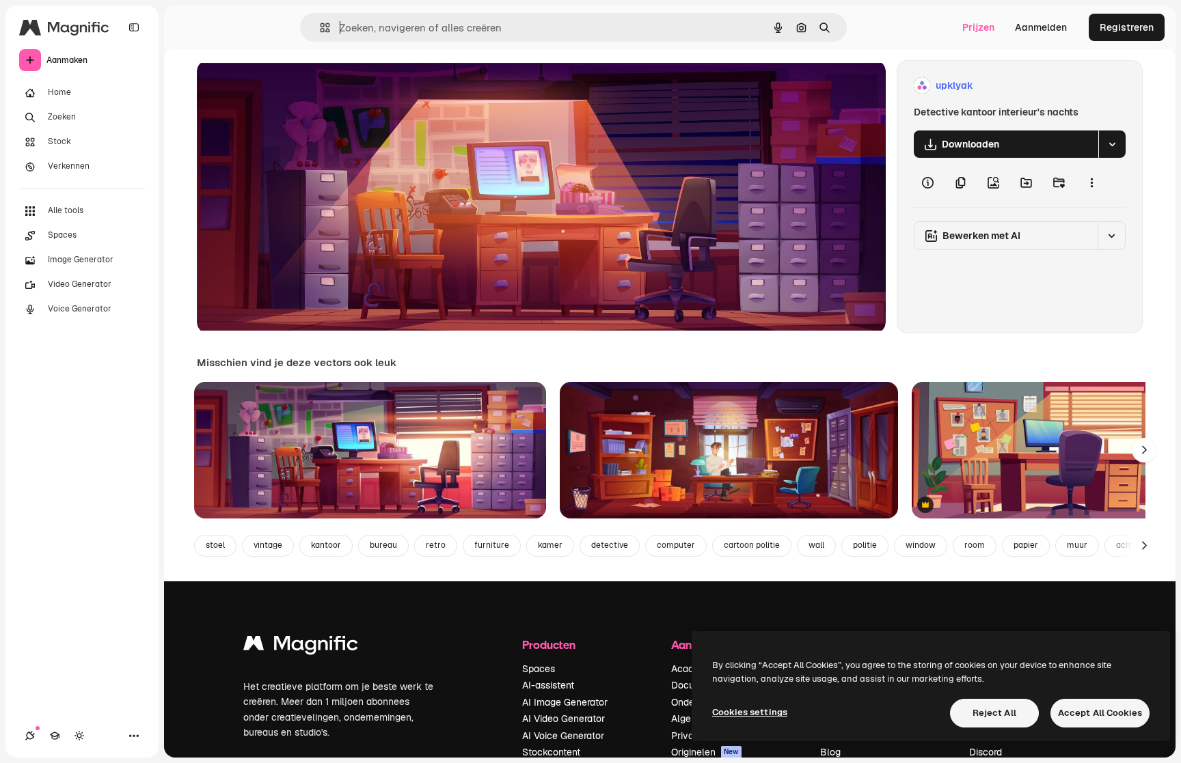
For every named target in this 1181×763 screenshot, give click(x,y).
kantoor (326, 545)
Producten (548, 644)
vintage (268, 545)
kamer (550, 545)
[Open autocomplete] (319, 28)
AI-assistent (548, 685)
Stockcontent (551, 752)
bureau (383, 545)
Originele (286, 85)
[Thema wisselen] (79, 736)
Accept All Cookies (1100, 713)
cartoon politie (752, 545)
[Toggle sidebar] (134, 27)
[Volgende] (1144, 450)
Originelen (705, 752)
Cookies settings (749, 712)
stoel (215, 545)
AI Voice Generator (563, 736)
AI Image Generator (565, 702)
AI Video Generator (563, 718)
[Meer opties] (1091, 182)
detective (609, 545)
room (974, 545)
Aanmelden (1041, 27)
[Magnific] (300, 646)
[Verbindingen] (30, 736)
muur (1077, 545)
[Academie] (55, 736)
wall (816, 545)
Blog (830, 752)
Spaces (538, 669)
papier (1026, 545)
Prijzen (978, 27)
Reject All (994, 713)
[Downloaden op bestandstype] (1112, 144)
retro (436, 545)
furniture (491, 545)
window (921, 545)
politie (865, 545)
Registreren (1127, 27)
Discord (985, 752)
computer (676, 545)
